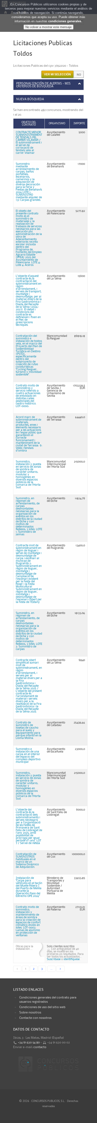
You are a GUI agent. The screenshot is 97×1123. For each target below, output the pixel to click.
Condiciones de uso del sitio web (42, 1007)
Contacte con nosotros (35, 1018)
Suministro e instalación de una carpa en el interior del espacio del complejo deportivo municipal (28, 755)
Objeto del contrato (28, 123)
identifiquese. (72, 959)
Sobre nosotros (30, 1012)
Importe (79, 123)
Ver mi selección (57, 74)
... (51, 968)
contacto (39, 1047)
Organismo (57, 123)
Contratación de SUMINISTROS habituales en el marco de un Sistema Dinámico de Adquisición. (27, 860)
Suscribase (54, 959)
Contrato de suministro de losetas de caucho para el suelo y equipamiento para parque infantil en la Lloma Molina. (28, 730)
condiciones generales (64, 21)
